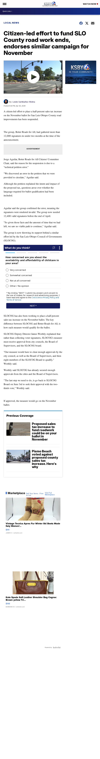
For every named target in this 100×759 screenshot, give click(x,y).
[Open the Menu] (4, 4)
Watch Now (90, 4)
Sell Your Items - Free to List (34, 494)
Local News (11, 22)
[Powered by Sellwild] (56, 647)
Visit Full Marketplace (50, 494)
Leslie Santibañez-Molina (23, 102)
